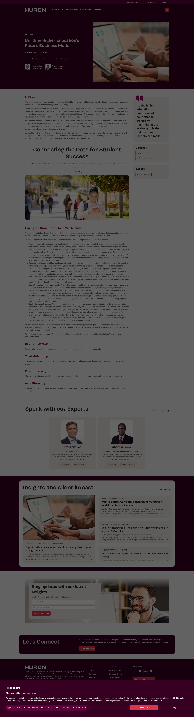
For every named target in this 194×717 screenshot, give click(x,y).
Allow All (144, 707)
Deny (174, 707)
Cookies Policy (156, 701)
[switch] (14, 707)
